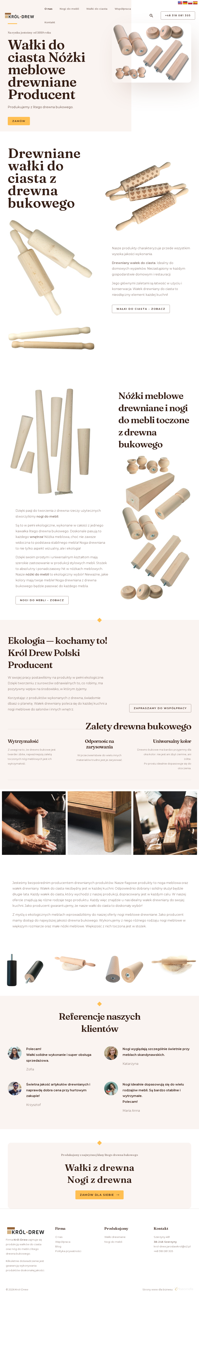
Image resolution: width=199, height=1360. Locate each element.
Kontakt (50, 22)
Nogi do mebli (69, 8)
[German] (185, 3)
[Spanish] (195, 3)
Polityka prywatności (68, 1251)
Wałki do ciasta (96, 8)
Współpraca (123, 8)
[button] (151, 15)
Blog (58, 1246)
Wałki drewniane (115, 1236)
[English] (180, 3)
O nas (48, 8)
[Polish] (190, 3)
